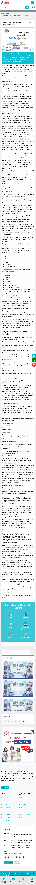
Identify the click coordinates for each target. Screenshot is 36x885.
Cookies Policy (28, 873)
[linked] (15, 38)
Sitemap (15, 876)
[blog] (18, 662)
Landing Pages (24, 817)
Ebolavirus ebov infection (9, 490)
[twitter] (12, 38)
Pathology (23, 811)
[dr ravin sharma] (24, 35)
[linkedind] (23, 721)
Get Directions (8, 862)
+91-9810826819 (16, 847)
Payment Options (7, 817)
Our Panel (5, 804)
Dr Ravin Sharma (21, 30)
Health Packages (25, 814)
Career (4, 801)
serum (11, 344)
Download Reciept (24, 876)
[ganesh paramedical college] (18, 731)
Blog (7, 13)
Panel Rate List (7, 807)
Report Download (7, 811)
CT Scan (23, 801)
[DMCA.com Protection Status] (17, 862)
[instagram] (12, 721)
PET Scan (23, 804)
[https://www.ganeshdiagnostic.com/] (7, 3)
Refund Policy (24, 821)
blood (26, 362)
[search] (27, 7)
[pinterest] (19, 721)
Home (2, 13)
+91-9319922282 (26, 847)
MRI (22, 797)
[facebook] (10, 38)
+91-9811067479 (26, 845)
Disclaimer (9, 876)
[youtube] (15, 721)
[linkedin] (23, 857)
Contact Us (5, 787)
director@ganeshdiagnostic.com (12, 853)
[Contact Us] (34, 356)
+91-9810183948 (16, 845)
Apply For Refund (7, 821)
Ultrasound (24, 807)
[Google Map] (34, 365)
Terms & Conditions (8, 873)
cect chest (11, 393)
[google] (22, 38)
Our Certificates (7, 814)
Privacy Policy (19, 873)
